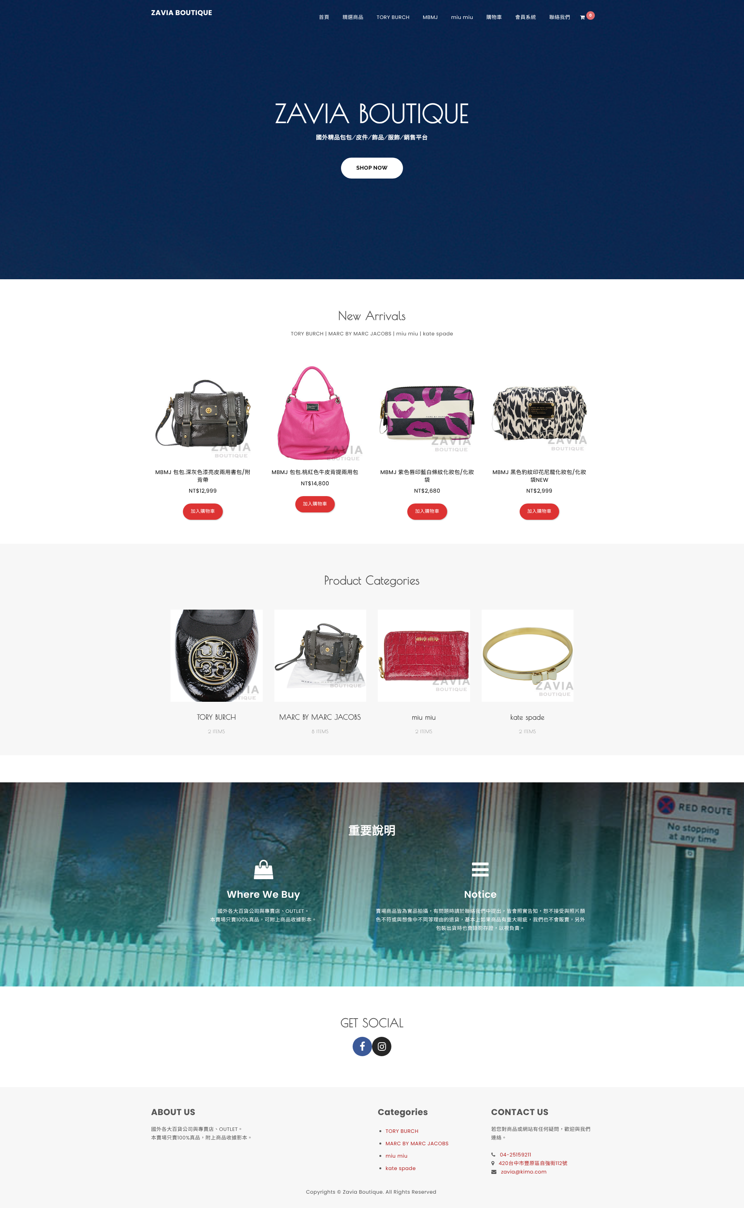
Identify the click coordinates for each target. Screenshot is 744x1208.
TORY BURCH (393, 17)
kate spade (527, 717)
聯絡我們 (559, 17)
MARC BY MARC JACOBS (320, 717)
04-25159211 (515, 1154)
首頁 (324, 17)
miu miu (462, 17)
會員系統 (525, 17)
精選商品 (353, 17)
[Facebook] (362, 1046)
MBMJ (430, 17)
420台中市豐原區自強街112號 (533, 1163)
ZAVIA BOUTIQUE (181, 13)
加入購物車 (203, 511)
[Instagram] (381, 1046)
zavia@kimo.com (524, 1171)
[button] (372, 168)
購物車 (494, 17)
